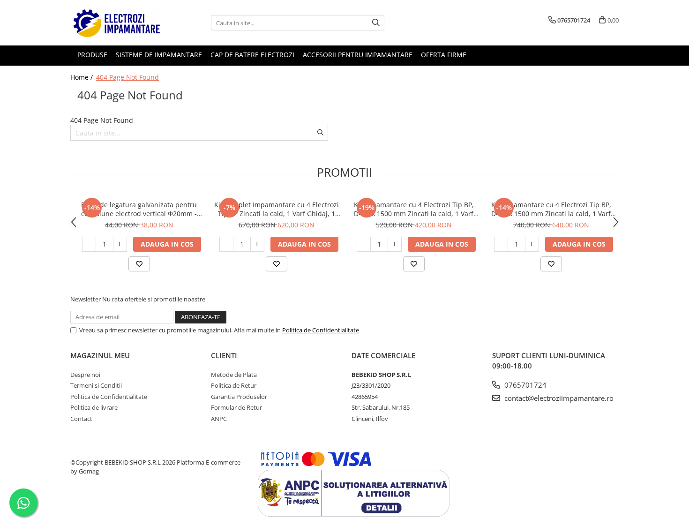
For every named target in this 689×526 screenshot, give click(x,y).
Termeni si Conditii (96, 385)
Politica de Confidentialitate (320, 330)
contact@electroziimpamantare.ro (558, 398)
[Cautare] (375, 22)
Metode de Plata (234, 374)
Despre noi (85, 374)
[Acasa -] (117, 22)
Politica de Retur (233, 385)
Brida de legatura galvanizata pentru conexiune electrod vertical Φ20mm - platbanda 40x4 (139, 209)
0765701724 (524, 385)
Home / (82, 77)
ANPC (219, 418)
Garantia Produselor (239, 396)
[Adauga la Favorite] (139, 263)
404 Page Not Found (127, 77)
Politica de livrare (94, 407)
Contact (81, 418)
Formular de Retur (236, 407)
